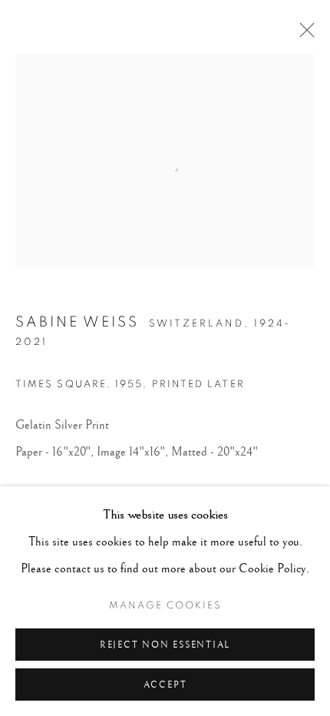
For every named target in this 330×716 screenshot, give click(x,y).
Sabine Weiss (77, 322)
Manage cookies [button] (165, 606)
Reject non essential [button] (165, 645)
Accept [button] (165, 685)
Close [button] (303, 34)
